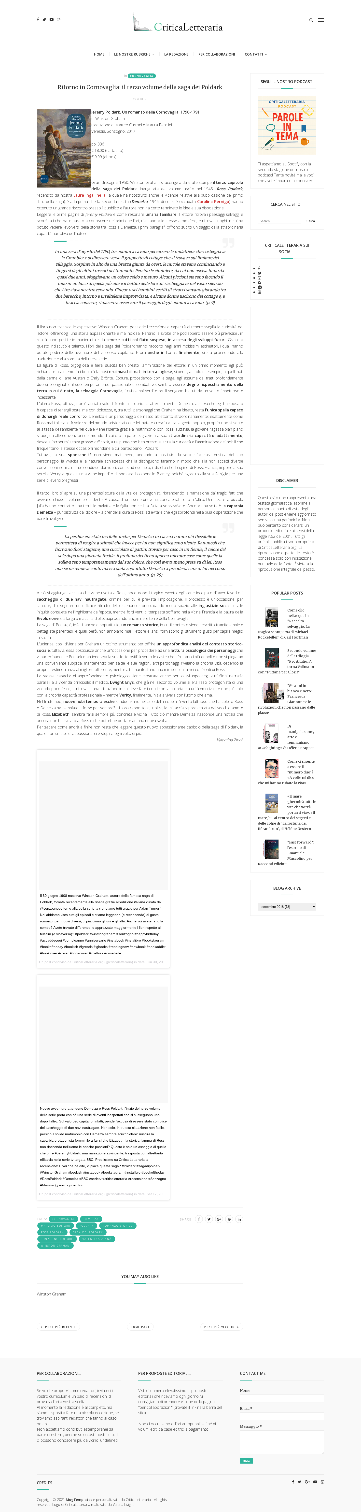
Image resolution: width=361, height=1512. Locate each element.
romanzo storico (118, 1225)
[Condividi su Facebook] (199, 1219)
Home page (140, 1327)
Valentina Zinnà (97, 1239)
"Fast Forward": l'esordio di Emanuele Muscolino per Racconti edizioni (286, 853)
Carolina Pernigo (213, 201)
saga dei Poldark (88, 1232)
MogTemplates (79, 1499)
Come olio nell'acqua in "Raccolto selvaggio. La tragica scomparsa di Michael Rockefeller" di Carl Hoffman (284, 624)
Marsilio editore (55, 1225)
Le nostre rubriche (132, 54)
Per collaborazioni (216, 54)
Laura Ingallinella (89, 195)
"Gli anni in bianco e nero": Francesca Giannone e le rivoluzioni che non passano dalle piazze (286, 699)
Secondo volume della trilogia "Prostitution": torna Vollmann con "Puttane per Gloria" (287, 661)
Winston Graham (55, 1245)
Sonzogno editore (57, 1239)
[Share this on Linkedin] (239, 1219)
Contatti (254, 54)
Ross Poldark (52, 1232)
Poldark (87, 1225)
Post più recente (60, 1327)
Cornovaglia (141, 76)
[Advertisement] (287, 386)
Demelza (91, 1219)
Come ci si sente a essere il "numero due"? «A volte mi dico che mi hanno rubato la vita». (286, 772)
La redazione (176, 54)
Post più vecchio (219, 1327)
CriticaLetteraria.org (87, 962)
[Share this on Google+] (219, 1219)
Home (99, 54)
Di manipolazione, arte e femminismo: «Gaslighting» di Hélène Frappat (286, 737)
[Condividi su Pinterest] (229, 1219)
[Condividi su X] (209, 1219)
